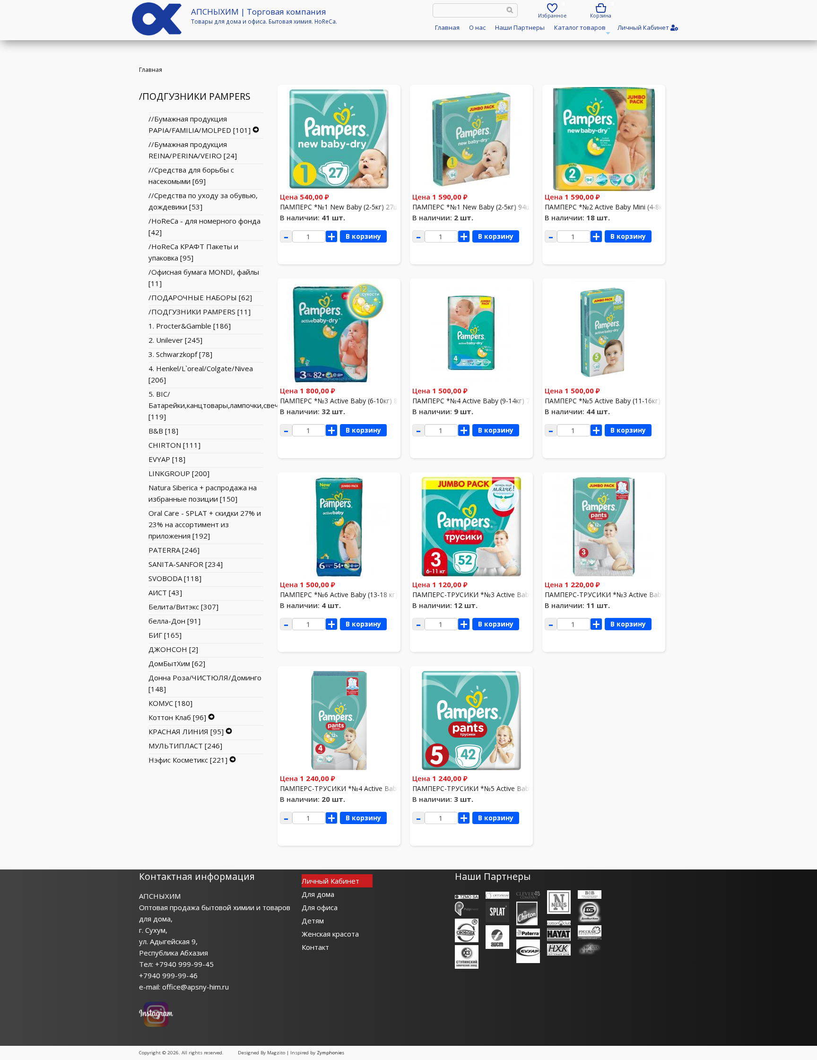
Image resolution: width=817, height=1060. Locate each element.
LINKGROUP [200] (178, 473)
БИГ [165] (165, 635)
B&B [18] (163, 430)
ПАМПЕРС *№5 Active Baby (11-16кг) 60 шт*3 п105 (625, 400)
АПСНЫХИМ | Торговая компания (258, 11)
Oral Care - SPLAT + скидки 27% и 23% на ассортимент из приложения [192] (204, 524)
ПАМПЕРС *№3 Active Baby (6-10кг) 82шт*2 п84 (355, 400)
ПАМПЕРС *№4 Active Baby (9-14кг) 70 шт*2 (482, 400)
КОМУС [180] (170, 703)
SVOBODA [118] (174, 578)
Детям (313, 920)
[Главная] (157, 32)
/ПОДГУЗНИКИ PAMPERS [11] (199, 311)
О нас (477, 27)
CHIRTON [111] (174, 445)
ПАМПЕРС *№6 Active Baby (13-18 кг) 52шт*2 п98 (358, 594)
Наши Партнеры (520, 27)
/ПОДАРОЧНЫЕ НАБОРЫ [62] (200, 297)
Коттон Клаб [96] (177, 717)
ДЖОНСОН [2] (173, 649)
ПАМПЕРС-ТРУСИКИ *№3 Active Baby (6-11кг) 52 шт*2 (499, 594)
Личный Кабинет (330, 881)
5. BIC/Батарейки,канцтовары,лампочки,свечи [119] (215, 405)
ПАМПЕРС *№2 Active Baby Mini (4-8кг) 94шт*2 (619, 206)
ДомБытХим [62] (176, 663)
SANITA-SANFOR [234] (185, 564)
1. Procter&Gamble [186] (189, 325)
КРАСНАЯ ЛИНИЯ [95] (186, 731)
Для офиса (320, 907)
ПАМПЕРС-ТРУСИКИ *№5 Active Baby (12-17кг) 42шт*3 (500, 788)
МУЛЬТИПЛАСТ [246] (185, 745)
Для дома (318, 894)
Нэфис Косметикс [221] (187, 760)
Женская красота (330, 933)
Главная (447, 27)
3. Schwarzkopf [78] (180, 354)
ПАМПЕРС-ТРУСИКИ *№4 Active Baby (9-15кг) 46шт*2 (366, 788)
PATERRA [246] (174, 550)
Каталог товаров (581, 30)
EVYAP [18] (166, 459)
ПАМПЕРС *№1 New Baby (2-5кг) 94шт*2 (477, 206)
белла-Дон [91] (174, 621)
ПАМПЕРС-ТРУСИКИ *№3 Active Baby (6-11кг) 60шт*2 (631, 594)
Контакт (315, 947)
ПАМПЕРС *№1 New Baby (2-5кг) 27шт (341, 206)
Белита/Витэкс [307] (183, 606)
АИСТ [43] (165, 592)
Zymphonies (330, 1053)
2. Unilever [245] (175, 340)
